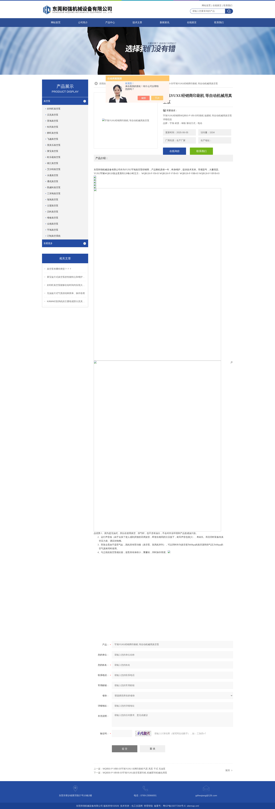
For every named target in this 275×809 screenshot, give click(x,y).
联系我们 (227, 5)
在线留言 (217, 5)
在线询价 (174, 151)
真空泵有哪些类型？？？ (59, 269)
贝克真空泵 (52, 114)
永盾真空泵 (52, 175)
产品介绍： (101, 158)
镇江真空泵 (52, 163)
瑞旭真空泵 (52, 199)
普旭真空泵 (52, 121)
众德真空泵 (52, 223)
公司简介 (83, 22)
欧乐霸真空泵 (53, 157)
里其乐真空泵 (53, 145)
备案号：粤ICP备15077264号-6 (170, 806)
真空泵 (47, 101)
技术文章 (137, 22)
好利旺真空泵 (53, 108)
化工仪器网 (137, 806)
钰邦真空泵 (52, 127)
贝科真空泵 (52, 211)
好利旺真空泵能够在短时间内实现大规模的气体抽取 (67, 285)
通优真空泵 (52, 181)
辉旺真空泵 (52, 133)
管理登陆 (148, 806)
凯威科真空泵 (53, 187)
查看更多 (48, 243)
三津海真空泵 (53, 193)
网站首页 (206, 5)
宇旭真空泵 (52, 230)
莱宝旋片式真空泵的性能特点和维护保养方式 (67, 277)
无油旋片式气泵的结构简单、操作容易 (66, 293)
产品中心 (110, 22)
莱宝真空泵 (52, 151)
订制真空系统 (53, 236)
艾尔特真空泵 (53, 169)
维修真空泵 (52, 217)
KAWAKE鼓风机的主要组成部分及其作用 (67, 301)
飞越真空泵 (52, 139)
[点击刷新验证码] (143, 733)
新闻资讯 (164, 22)
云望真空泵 (52, 205)
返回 (227, 770)
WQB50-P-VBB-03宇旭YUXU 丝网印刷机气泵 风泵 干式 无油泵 (134, 768)
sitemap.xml (193, 806)
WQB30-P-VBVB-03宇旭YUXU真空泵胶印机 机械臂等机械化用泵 (135, 772)
